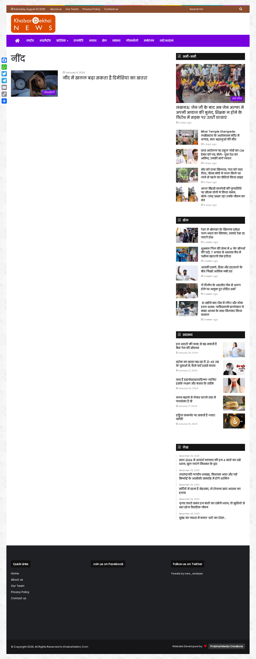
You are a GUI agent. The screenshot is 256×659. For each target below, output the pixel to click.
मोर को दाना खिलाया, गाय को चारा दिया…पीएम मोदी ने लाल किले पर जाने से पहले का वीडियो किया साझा (222, 173)
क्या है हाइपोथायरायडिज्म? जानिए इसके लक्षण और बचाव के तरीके (196, 382)
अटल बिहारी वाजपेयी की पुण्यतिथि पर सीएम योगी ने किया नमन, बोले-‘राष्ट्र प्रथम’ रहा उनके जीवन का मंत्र (223, 194)
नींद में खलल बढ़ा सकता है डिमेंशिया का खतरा (105, 78)
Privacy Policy (91, 9)
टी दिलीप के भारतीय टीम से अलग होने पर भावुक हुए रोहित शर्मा (221, 287)
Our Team (72, 9)
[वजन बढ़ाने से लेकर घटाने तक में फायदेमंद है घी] (234, 403)
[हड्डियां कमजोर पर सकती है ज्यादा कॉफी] (234, 420)
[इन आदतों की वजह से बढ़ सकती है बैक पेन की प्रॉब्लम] (234, 349)
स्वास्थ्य (116, 41)
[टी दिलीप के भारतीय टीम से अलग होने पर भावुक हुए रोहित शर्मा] (187, 290)
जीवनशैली (132, 41)
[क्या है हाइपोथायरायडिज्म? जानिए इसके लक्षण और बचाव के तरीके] (234, 385)
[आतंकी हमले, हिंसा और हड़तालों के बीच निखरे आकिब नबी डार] (187, 273)
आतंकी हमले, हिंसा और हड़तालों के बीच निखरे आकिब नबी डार (221, 269)
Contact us (111, 9)
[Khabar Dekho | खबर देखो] (33, 24)
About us (56, 9)
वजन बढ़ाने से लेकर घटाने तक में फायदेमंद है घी (196, 399)
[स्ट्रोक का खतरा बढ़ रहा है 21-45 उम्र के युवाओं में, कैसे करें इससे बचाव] (234, 367)
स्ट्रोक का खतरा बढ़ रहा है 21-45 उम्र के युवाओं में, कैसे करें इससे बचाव (197, 364)
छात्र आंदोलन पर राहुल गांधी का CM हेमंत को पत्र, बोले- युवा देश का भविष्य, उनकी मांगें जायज (222, 154)
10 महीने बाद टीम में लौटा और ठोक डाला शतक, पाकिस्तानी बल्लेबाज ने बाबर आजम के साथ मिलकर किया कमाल (222, 309)
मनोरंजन (149, 41)
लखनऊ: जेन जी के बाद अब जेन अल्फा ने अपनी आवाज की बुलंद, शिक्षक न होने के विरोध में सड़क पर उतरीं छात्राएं (210, 112)
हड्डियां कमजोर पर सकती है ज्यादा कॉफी (195, 417)
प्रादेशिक (61, 41)
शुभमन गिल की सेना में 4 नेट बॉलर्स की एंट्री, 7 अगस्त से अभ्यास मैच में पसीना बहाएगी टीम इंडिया (223, 252)
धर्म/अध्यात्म (166, 41)
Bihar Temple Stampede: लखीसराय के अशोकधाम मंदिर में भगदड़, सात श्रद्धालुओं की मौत (220, 135)
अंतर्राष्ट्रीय (45, 41)
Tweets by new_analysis (187, 573)
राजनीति (78, 41)
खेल (104, 41)
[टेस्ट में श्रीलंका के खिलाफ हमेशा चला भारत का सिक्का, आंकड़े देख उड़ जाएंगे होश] (187, 235)
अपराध (92, 41)
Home (15, 573)
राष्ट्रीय (30, 41)
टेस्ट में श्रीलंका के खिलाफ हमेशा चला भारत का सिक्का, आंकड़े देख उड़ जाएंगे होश (223, 233)
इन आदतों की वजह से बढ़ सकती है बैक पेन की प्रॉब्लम (196, 346)
